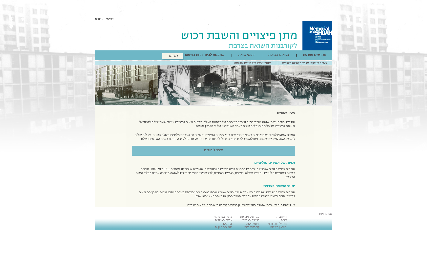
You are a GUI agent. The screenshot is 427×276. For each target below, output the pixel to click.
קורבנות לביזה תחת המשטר (204, 55)
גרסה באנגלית (223, 220)
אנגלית (99, 19)
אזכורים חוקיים (223, 227)
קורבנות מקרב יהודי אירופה (223, 205)
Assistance (173, 56)
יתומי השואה (252, 223)
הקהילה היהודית (277, 223)
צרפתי (110, 19)
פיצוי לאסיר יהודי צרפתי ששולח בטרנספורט (268, 205)
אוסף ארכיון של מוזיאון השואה (252, 63)
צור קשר (227, 223)
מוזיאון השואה (278, 227)
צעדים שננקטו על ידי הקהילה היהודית (304, 63)
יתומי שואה (246, 55)
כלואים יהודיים (196, 205)
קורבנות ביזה (251, 227)
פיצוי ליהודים (286, 113)
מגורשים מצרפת (314, 55)
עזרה (284, 220)
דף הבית (282, 216)
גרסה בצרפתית (223, 216)
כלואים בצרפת (278, 55)
